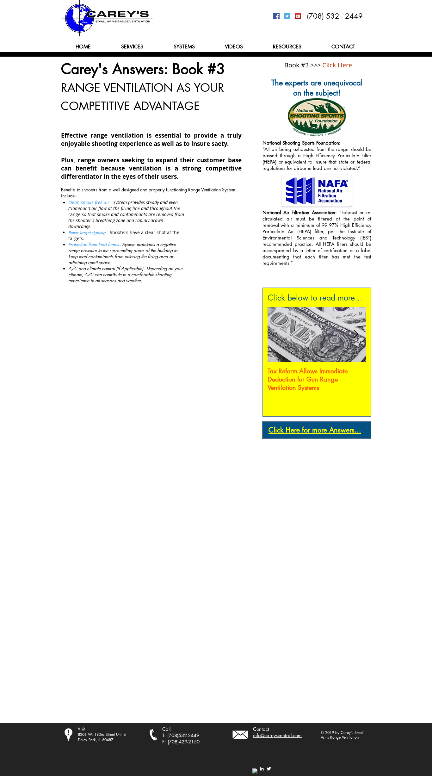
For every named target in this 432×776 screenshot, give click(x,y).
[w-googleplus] (254, 770)
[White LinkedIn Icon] (261, 768)
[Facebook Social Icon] (276, 16)
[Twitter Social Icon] (287, 16)
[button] (132, 46)
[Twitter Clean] (268, 768)
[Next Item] (356, 334)
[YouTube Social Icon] (298, 16)
